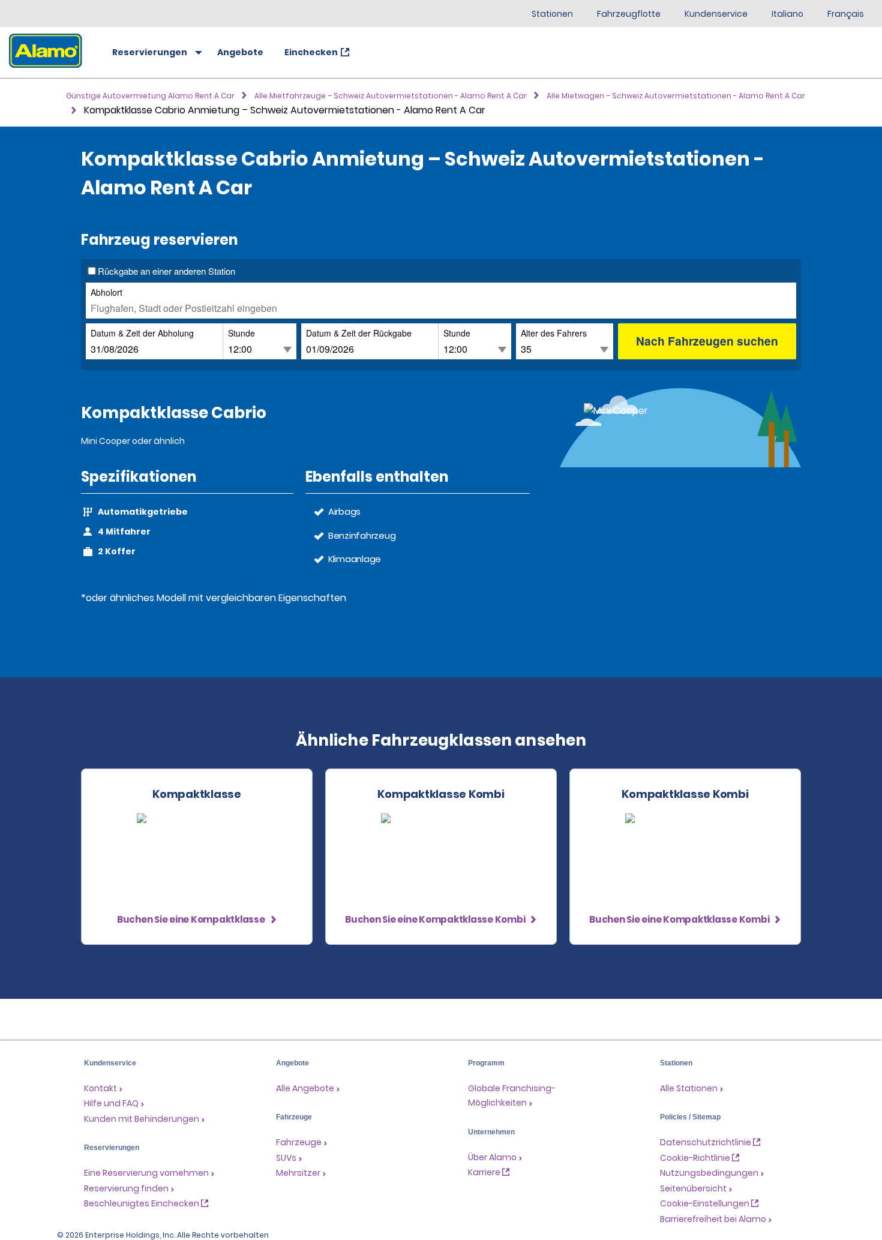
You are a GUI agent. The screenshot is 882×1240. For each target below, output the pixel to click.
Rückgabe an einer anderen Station (166, 271)
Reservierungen (149, 52)
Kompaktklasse (196, 794)
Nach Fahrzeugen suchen (707, 340)
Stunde (241, 332)
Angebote (240, 52)
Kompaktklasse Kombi (440, 794)
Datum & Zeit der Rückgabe (359, 332)
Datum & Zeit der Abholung (142, 332)
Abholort (106, 292)
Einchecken (311, 52)
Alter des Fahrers (554, 332)
